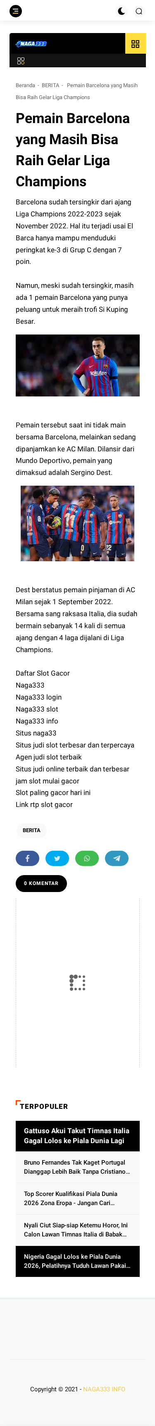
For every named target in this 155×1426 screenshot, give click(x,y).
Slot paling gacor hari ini (53, 792)
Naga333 (31, 685)
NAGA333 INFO (104, 1389)
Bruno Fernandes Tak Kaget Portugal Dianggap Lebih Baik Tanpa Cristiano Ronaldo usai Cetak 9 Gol (75, 1168)
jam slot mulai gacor (48, 781)
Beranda (25, 85)
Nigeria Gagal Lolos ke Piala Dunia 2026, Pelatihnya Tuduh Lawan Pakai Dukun (75, 1262)
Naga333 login (39, 697)
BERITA (50, 85)
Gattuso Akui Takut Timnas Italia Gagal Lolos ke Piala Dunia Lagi (76, 1136)
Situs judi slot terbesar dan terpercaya (76, 745)
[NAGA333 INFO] (31, 43)
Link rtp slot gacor (44, 804)
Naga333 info (37, 721)
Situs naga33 (37, 733)
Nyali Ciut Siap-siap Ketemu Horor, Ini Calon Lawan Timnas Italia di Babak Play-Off (76, 1230)
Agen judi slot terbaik (49, 757)
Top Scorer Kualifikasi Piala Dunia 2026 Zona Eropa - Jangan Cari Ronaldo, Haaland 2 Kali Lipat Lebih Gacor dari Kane (73, 1199)
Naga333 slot (38, 709)
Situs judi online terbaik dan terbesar (73, 769)
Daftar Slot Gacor (44, 673)
